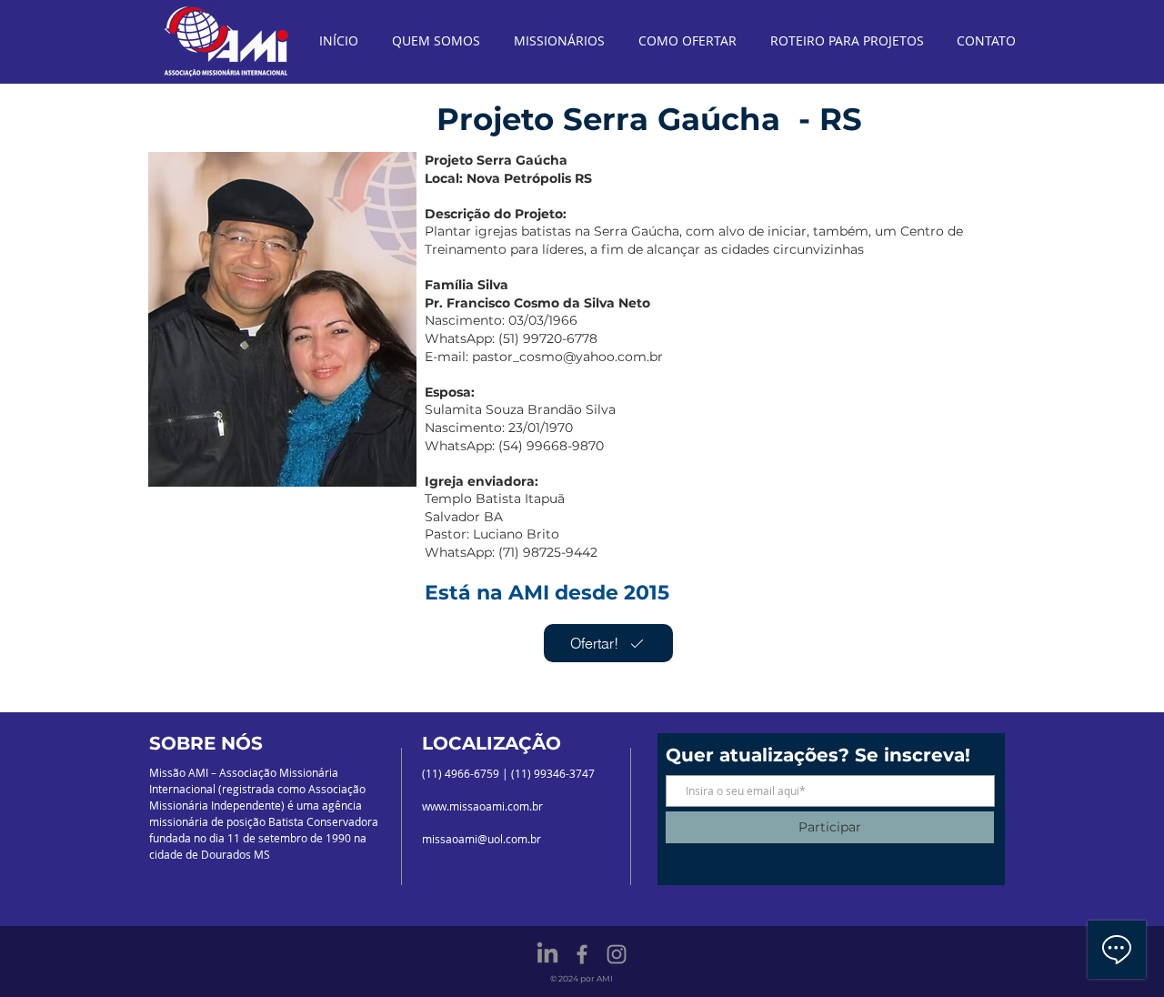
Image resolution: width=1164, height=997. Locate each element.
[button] (282, 319)
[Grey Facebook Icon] (582, 954)
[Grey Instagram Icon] (616, 954)
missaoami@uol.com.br (481, 838)
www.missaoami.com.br (482, 806)
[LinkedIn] (547, 954)
